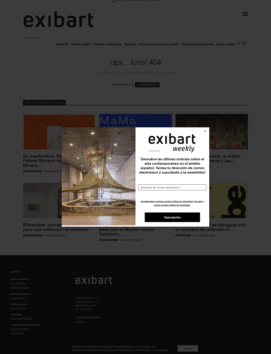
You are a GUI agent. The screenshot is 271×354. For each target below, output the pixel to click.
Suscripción (172, 217)
